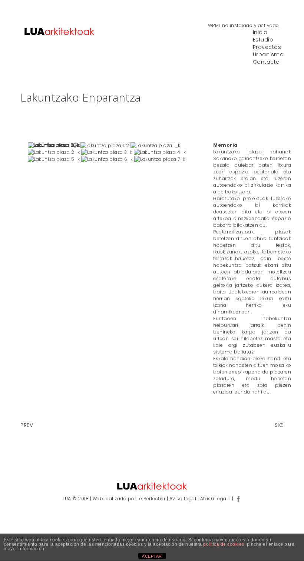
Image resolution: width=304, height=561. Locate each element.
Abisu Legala (216, 498)
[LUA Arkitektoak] (59, 31)
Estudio (263, 39)
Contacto (266, 62)
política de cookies (223, 544)
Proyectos (267, 47)
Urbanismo (268, 54)
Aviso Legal (183, 498)
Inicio (260, 32)
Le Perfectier (151, 498)
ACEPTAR (152, 556)
